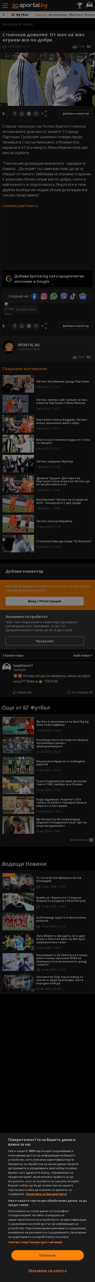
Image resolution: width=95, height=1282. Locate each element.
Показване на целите (47, 1270)
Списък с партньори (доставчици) (35, 1242)
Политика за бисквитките (46, 1194)
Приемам (47, 1255)
